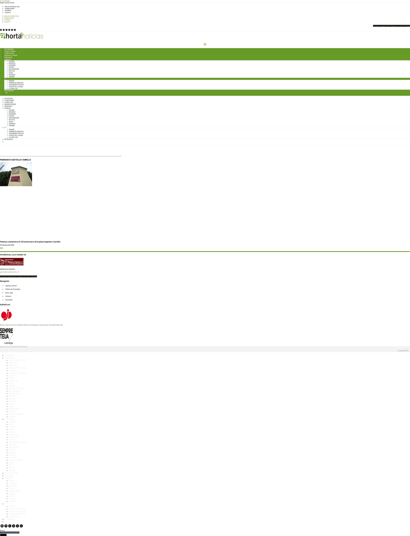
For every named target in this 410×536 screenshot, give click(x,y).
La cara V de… (13, 88)
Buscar (6, 93)
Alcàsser (12, 427)
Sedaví (11, 462)
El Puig (11, 378)
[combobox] (10, 533)
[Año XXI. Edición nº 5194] (12, 6)
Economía (12, 65)
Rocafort (12, 411)
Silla (10, 465)
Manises (12, 444)
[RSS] (6, 30)
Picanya (12, 455)
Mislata (12, 450)
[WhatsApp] (15, 30)
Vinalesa (12, 416)
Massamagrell (14, 393)
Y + (5, 79)
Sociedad (12, 75)
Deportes (12, 63)
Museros (12, 401)
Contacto (8, 12)
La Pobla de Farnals (17, 388)
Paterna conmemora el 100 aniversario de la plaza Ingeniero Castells (30, 242)
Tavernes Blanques (17, 414)
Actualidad (9, 49)
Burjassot (13, 375)
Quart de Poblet (15, 460)
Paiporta (12, 452)
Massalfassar (14, 391)
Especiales (8, 57)
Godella (12, 386)
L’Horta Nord (9, 51)
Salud (11, 73)
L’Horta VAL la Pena (16, 87)
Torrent (12, 468)
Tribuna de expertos (16, 83)
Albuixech (13, 365)
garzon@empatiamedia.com (9, 272)
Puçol (11, 406)
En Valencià (9, 91)
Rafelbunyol (13, 409)
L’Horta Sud (9, 53)
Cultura (11, 61)
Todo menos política (16, 85)
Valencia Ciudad (10, 55)
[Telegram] (9, 30)
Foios (11, 383)
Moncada (12, 398)
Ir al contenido (5, 1)
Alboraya (12, 362)
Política (12, 71)
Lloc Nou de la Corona (18, 442)
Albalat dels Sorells (17, 360)
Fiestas (11, 67)
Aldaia (11, 429)
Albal (11, 424)
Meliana (12, 396)
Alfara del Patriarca (17, 368)
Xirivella (12, 470)
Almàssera (13, 370)
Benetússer (13, 437)
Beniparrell (13, 434)
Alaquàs (12, 421)
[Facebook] (1, 30)
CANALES (8, 478)
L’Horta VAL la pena (17, 514)
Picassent (13, 457)
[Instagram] (4, 30)
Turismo (12, 77)
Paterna (12, 403)
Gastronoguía (14, 69)
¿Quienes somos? (10, 8)
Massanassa (14, 447)
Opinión (11, 81)
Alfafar (12, 432)
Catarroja (12, 439)
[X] (12, 30)
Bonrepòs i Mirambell (18, 373)
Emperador (13, 380)
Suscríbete (8, 10)
